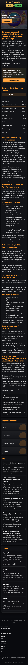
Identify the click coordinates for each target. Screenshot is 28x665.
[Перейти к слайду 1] (13, 27)
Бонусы (2, 648)
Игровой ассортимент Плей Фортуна (12, 407)
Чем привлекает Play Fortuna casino (12, 400)
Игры (2, 651)
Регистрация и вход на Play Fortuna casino (13, 402)
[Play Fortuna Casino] (14, 2)
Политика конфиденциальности (9, 631)
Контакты (3, 643)
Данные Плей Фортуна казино (10, 397)
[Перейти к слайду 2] (14, 27)
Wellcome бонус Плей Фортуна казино (12, 404)
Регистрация (18, 5)
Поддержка (3, 641)
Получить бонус (14, 80)
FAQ (2, 638)
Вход (9, 5)
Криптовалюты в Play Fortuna (10, 409)
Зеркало (3, 654)
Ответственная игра (6, 633)
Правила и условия (5, 628)
